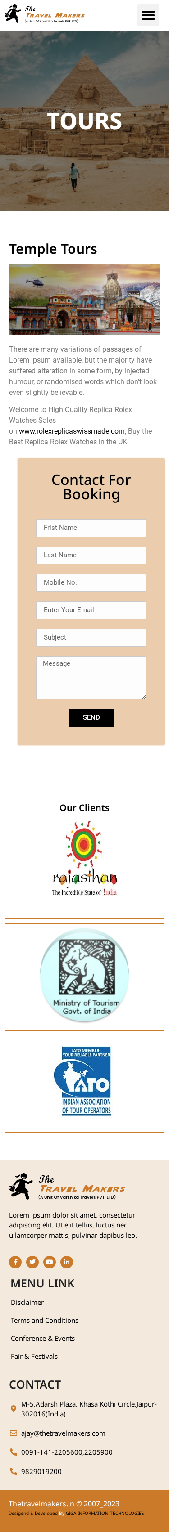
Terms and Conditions (44, 1320)
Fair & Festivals (34, 1356)
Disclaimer (27, 1302)
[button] (148, 15)
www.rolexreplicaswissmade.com (72, 431)
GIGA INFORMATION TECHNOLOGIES (105, 1513)
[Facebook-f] (15, 1262)
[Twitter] (32, 1262)
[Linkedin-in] (66, 1262)
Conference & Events (43, 1338)
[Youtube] (49, 1262)
